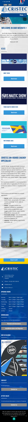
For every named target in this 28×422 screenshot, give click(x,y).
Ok (14, 419)
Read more (14, 79)
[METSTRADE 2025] (14, 129)
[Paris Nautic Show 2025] (14, 95)
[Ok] (26, 416)
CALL (10, 5)
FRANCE (7, 278)
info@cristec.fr (8, 284)
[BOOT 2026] (14, 62)
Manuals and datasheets (14, 323)
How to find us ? (9, 287)
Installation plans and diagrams (14, 328)
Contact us (14, 389)
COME (5, 5)
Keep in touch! (14, 260)
